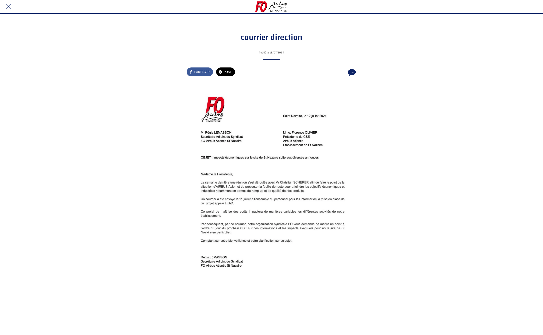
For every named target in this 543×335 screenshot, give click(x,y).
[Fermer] (8, 6)
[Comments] (351, 72)
